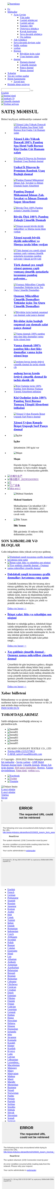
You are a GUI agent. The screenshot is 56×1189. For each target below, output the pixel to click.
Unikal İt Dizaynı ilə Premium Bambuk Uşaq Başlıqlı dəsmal (29, 171)
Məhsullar (12, 12)
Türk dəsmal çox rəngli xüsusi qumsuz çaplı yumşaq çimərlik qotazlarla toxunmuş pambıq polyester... (31, 271)
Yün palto (25, 17)
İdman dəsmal (27, 70)
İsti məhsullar (7, 762)
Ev (8, 9)
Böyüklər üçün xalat (30, 53)
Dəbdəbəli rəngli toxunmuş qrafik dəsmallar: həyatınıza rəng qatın (28, 576)
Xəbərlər (11, 73)
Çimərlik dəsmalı (28, 65)
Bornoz (17, 51)
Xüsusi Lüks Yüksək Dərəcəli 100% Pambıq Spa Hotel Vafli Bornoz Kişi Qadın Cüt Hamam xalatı (29, 145)
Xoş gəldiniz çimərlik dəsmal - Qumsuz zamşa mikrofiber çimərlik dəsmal (29, 655)
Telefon (5, 795)
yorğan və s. (34, 770)
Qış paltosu (25, 37)
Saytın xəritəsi (23, 762)
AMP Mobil (38, 762)
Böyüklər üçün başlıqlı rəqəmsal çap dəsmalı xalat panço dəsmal (31, 324)
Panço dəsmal (26, 67)
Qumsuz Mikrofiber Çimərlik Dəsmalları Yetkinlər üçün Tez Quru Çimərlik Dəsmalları (29, 301)
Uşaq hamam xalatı (29, 56)
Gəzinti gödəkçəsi (28, 20)
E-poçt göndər (8, 789)
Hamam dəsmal (27, 62)
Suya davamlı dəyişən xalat (27, 42)
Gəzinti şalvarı (27, 23)
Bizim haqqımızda (16, 78)
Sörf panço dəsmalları (25, 767)
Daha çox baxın (16, 608)
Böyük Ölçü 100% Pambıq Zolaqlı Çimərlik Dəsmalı (31, 218)
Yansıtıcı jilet (26, 25)
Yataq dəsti (21, 770)
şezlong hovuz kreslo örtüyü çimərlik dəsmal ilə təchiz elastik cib (30, 377)
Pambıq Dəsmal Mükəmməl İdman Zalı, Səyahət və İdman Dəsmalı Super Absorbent (30, 196)
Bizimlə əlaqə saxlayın (18, 84)
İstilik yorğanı (20, 45)
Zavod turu (19, 81)
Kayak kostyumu (28, 31)
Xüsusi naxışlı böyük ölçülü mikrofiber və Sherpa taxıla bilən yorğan (31, 241)
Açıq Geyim (20, 14)
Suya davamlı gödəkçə (31, 34)
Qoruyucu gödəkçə (29, 28)
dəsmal (17, 59)
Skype (4, 797)
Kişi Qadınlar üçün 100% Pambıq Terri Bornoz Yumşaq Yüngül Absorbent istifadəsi (31, 402)
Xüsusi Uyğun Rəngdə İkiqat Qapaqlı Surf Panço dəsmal (31, 426)
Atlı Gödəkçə (20, 39)
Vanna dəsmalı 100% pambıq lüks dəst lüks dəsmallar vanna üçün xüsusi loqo (28, 350)
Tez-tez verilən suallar (18, 76)
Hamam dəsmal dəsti (11, 765)
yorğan (17, 48)
